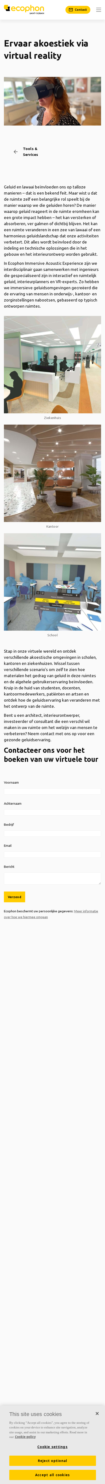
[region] (52, 1445)
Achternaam (12, 803)
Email (7, 845)
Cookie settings (52, 1447)
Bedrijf (9, 824)
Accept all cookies (52, 1475)
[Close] (97, 1413)
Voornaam (11, 782)
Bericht (9, 867)
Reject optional (52, 1461)
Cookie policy (25, 1437)
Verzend (14, 897)
